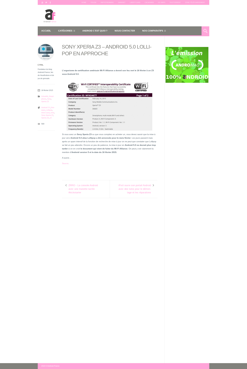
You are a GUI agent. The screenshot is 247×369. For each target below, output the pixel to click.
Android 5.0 (45, 108)
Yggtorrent (175, 2)
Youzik (93, 2)
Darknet (122, 2)
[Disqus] (109, 237)
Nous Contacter (125, 30)
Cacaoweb (149, 2)
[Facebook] (50, 2)
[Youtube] (42, 2)
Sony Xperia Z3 (47, 115)
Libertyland (135, 2)
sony (52, 113)
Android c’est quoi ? (94, 30)
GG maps (161, 2)
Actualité (44, 96)
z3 (51, 118)
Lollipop (49, 110)
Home (83, 2)
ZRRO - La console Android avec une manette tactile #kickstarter (83, 189)
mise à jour (45, 113)
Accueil (46, 30)
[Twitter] (46, 2)
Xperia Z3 (45, 102)
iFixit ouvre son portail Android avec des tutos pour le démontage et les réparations (134, 189)
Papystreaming (107, 2)
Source (65, 163)
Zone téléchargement (195, 2)
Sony (49, 99)
